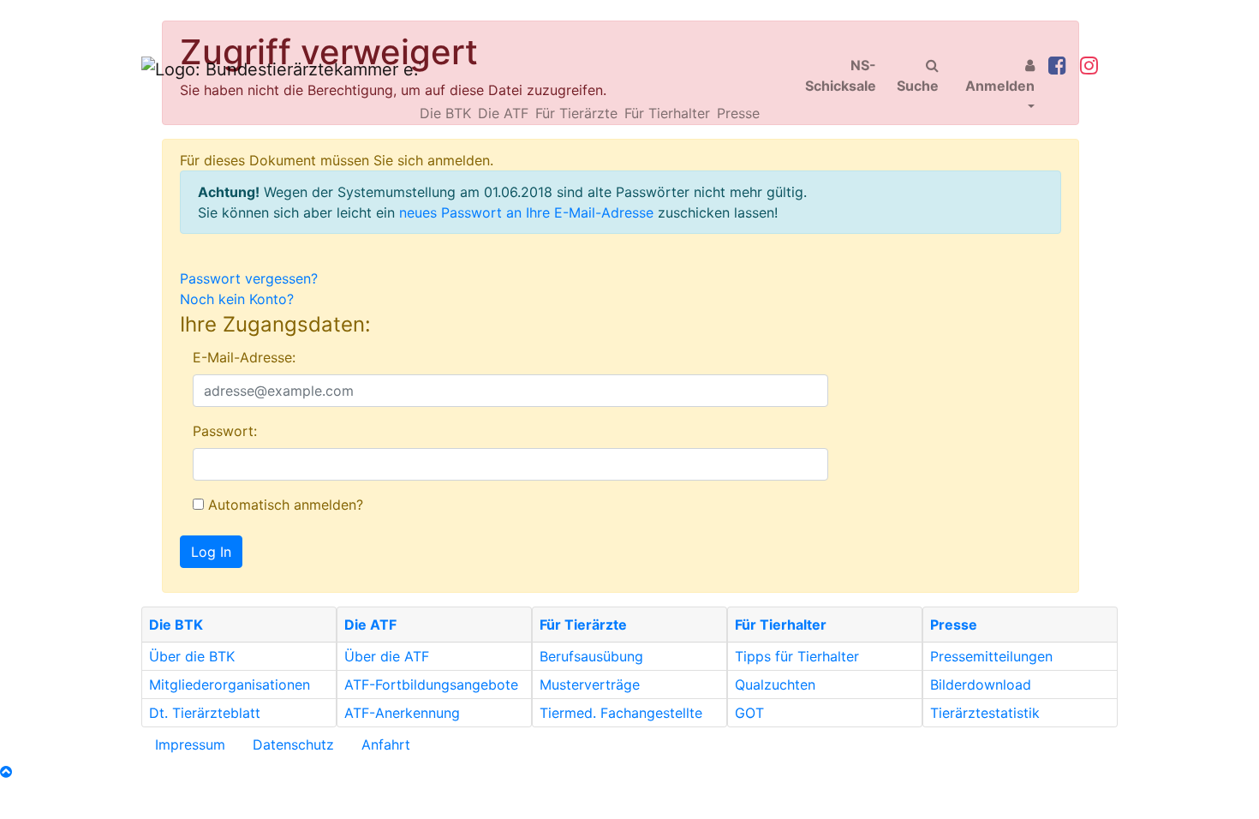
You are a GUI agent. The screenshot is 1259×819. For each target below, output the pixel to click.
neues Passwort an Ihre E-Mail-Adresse (526, 212)
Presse (738, 113)
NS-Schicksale (840, 75)
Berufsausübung (591, 656)
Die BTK (445, 113)
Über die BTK (192, 656)
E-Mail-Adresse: (244, 357)
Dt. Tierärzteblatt (204, 712)
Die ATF (503, 113)
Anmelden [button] (1000, 85)
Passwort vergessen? (249, 278)
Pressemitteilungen (991, 656)
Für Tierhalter (667, 113)
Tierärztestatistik (985, 712)
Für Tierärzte (576, 113)
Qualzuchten (775, 684)
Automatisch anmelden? (283, 504)
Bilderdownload (980, 684)
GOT (749, 712)
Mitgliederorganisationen (229, 684)
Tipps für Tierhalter (797, 656)
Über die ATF (386, 656)
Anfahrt (385, 744)
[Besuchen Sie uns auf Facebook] (1057, 66)
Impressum (190, 744)
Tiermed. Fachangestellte (621, 712)
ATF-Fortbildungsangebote (431, 684)
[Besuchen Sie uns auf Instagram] (1089, 66)
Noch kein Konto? (237, 299)
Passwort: (225, 430)
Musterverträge (590, 684)
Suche (918, 85)
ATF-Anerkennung (402, 712)
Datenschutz (293, 744)
